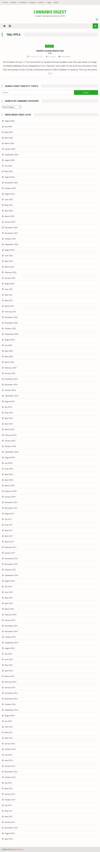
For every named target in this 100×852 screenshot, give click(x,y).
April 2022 (9, 261)
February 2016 (10, 614)
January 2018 (10, 496)
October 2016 (10, 569)
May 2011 (9, 810)
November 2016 (11, 564)
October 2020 (10, 328)
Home (6, 2)
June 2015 (9, 659)
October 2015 (10, 637)
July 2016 (8, 586)
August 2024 (10, 177)
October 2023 (10, 188)
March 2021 (9, 306)
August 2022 (10, 250)
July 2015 (8, 653)
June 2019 (9, 412)
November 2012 (11, 771)
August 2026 (10, 120)
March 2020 (9, 362)
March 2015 (9, 676)
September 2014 (11, 709)
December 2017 (11, 502)
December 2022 (11, 227)
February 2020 (10, 367)
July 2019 (8, 407)
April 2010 (9, 839)
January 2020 (10, 373)
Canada (32, 2)
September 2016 (11, 575)
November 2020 (11, 322)
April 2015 (9, 670)
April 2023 (9, 210)
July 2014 (8, 721)
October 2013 (10, 749)
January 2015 (10, 687)
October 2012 (10, 777)
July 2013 (8, 754)
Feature (13, 2)
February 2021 (10, 311)
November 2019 (11, 384)
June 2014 (9, 726)
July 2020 (8, 345)
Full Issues (23, 2)
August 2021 (10, 283)
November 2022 (11, 233)
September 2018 (11, 451)
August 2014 (10, 715)
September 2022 (11, 244)
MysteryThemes (17, 849)
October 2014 (10, 704)
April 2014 (9, 738)
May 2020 (9, 350)
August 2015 (10, 648)
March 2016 (9, 609)
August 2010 (10, 833)
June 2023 (9, 199)
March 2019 (9, 429)
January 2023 (10, 221)
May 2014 (9, 732)
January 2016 (10, 620)
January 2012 (10, 794)
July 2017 (8, 519)
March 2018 (9, 485)
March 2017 (9, 541)
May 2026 (9, 132)
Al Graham (52, 56)
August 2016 (10, 580)
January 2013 (10, 766)
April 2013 (9, 760)
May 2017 (9, 530)
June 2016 (9, 592)
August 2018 (10, 457)
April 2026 (9, 137)
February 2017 (10, 547)
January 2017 (10, 552)
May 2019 (9, 418)
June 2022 (9, 255)
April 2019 (9, 423)
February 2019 (10, 435)
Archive (49, 46)
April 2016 (9, 603)
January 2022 (10, 278)
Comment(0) (65, 56)
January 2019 (10, 440)
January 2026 (10, 149)
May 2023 (9, 205)
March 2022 (9, 266)
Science (41, 2)
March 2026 (9, 143)
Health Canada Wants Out (50, 50)
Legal (49, 2)
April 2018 (9, 480)
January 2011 (10, 822)
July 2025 (8, 165)
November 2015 (11, 631)
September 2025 (11, 154)
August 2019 (10, 401)
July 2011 (8, 805)
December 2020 (11, 317)
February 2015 (10, 681)
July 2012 (8, 782)
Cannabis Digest (50, 12)
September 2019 (11, 395)
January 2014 (10, 743)
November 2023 (11, 182)
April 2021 (9, 300)
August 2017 (10, 513)
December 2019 (11, 379)
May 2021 (9, 294)
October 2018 (10, 446)
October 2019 (10, 390)
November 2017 (11, 508)
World (56, 2)
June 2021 (9, 289)
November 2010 (11, 827)
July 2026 (8, 126)
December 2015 (11, 625)
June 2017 (9, 524)
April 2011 (9, 816)
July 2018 (8, 463)
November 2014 (11, 698)
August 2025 (10, 160)
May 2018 (9, 474)
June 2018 (9, 468)
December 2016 (11, 558)
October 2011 (10, 799)
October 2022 (10, 238)
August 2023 (10, 193)
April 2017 (9, 536)
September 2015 (11, 642)
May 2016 (9, 597)
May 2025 (9, 171)
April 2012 (9, 788)
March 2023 (9, 216)
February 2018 (10, 491)
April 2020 (9, 356)
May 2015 (9, 665)
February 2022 (10, 272)
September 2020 (11, 334)
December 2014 (11, 693)
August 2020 (10, 339)
